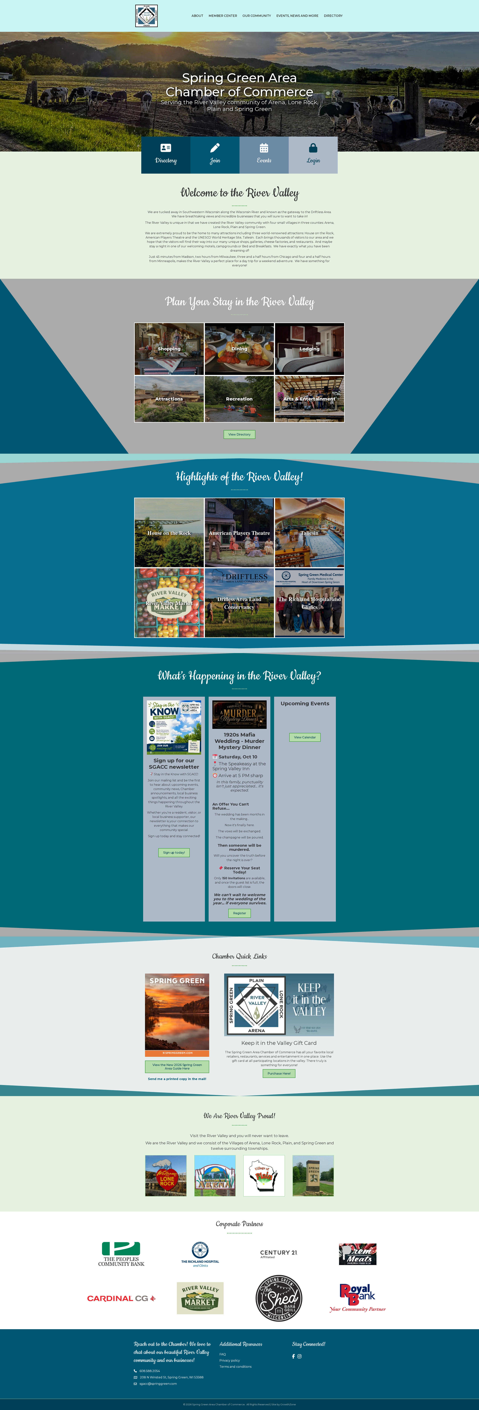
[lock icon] (313, 150)
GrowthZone (288, 1404)
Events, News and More (297, 16)
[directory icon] (166, 150)
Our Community (256, 16)
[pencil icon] (215, 150)
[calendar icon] (264, 150)
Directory (333, 16)
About (197, 16)
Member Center (223, 16)
